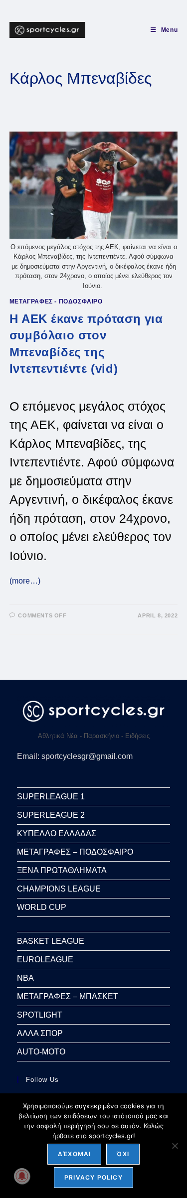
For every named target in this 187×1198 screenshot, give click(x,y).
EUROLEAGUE (45, 959)
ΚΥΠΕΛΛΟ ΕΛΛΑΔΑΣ (56, 833)
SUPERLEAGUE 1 (51, 796)
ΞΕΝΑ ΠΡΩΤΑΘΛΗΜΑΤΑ (62, 870)
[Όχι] (175, 1146)
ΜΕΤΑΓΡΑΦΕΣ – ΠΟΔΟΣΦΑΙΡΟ (75, 852)
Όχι (123, 1154)
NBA (25, 978)
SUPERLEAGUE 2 (51, 815)
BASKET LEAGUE (50, 941)
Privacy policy (93, 1177)
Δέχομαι (74, 1154)
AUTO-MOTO (41, 1052)
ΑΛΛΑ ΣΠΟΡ (40, 1033)
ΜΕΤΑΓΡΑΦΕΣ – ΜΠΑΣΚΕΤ (67, 996)
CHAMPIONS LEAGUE (59, 889)
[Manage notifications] (22, 1176)
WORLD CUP (41, 907)
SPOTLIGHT (39, 1015)
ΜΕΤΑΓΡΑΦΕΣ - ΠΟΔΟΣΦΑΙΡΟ (56, 301)
